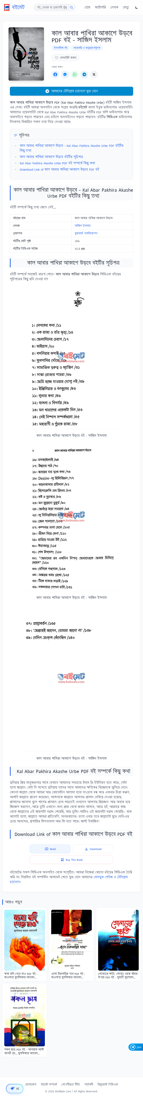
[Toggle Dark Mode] (136, 7)
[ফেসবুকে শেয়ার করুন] (55, 74)
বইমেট (18, 7)
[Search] (71, 7)
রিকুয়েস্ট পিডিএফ (108, 1084)
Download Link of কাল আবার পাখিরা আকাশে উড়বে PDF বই (59, 169)
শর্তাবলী (88, 1084)
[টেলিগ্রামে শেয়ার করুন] (84, 74)
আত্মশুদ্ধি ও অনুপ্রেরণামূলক (87, 48)
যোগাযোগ (30, 1084)
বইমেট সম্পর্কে (49, 1084)
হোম (87, 7)
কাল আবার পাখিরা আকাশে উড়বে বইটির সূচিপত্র (51, 156)
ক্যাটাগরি (100, 7)
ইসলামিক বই (60, 48)
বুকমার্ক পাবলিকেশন (86, 233)
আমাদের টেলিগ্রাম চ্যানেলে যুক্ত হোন (74, 91)
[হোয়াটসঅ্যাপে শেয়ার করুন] (74, 74)
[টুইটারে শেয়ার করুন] (94, 74)
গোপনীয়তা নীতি (70, 1084)
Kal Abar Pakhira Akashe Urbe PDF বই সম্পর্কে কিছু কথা (57, 163)
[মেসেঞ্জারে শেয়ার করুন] (65, 74)
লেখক (114, 7)
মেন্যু (126, 7)
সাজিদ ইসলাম (82, 226)
